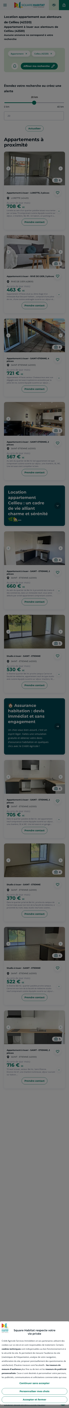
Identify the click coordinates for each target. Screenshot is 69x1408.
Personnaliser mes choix (34, 1391)
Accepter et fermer (34, 1399)
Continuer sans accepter (34, 1383)
